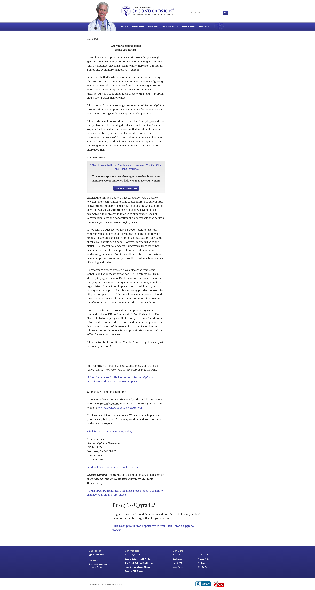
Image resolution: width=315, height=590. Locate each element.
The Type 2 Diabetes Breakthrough (139, 563)
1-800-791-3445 (97, 555)
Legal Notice (178, 567)
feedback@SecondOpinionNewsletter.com (113, 467)
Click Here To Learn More (126, 188)
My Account (204, 27)
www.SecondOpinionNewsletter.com (120, 407)
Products (124, 27)
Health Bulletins (188, 27)
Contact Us (177, 559)
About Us (177, 555)
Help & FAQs (178, 563)
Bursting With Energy (134, 571)
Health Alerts (153, 27)
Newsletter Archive (170, 27)
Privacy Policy (204, 559)
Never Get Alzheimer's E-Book (137, 567)
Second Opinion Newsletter (136, 555)
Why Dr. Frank (138, 27)
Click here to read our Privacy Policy (109, 431)
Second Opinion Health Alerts (137, 559)
